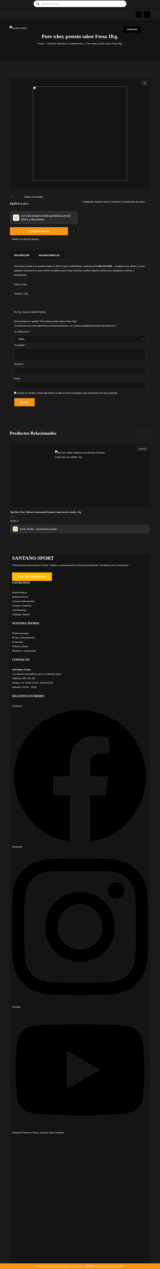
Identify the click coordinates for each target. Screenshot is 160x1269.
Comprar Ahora (39, 231)
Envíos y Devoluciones (23, 637)
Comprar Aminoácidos (23, 601)
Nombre (19, 364)
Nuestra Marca (19, 592)
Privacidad (17, 642)
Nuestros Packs (20, 596)
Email (17, 378)
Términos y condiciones (24, 650)
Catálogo (132, 29)
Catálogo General (21, 614)
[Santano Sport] (25, 28)
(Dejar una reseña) (33, 196)
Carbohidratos (19, 610)
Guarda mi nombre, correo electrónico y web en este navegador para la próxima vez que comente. (67, 393)
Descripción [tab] (21, 255)
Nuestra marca (102, 201)
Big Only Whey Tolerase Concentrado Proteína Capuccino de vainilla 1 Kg (45, 512)
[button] (32, 576)
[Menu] (147, 29)
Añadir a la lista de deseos (25, 239)
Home (41, 43)
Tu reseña (20, 345)
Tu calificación (22, 331)
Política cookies (20, 646)
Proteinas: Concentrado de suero (128, 201)
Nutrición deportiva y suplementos (64, 43)
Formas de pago (20, 633)
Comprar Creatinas (21, 605)
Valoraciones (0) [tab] (49, 255)
